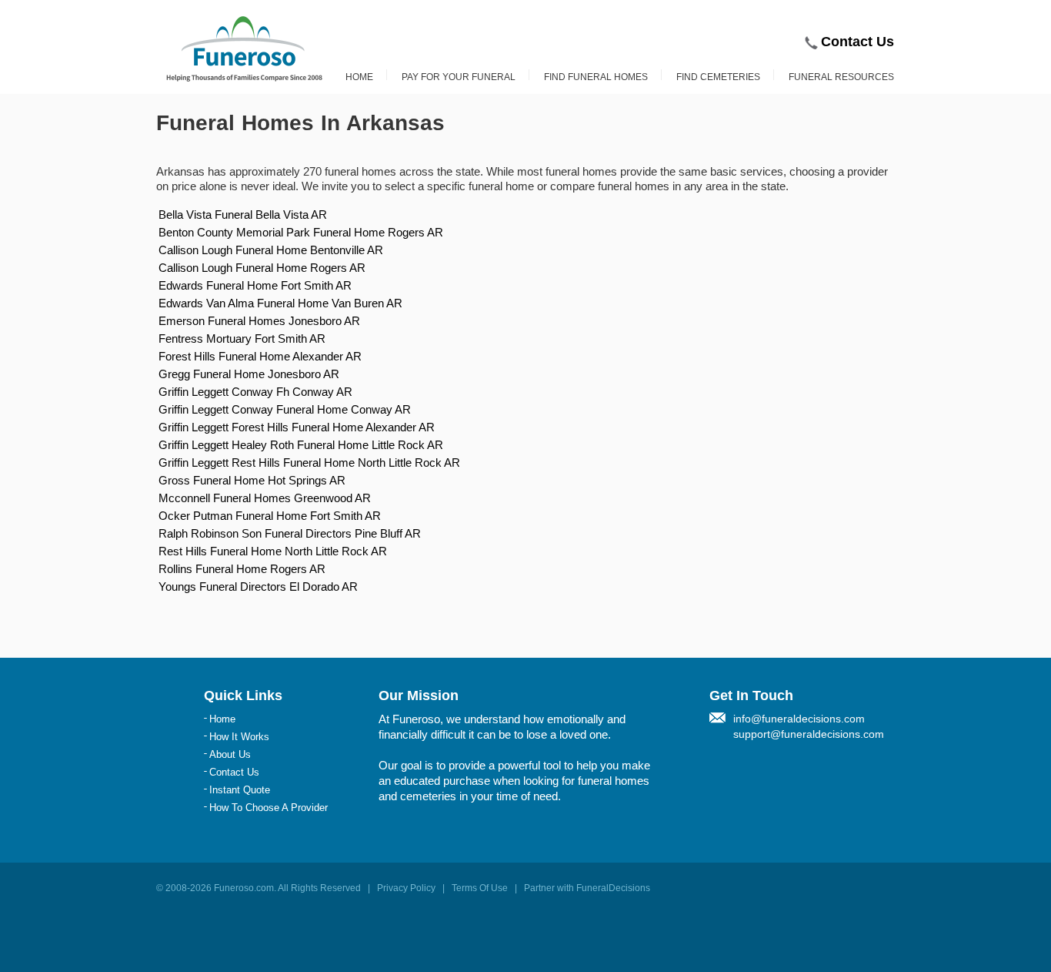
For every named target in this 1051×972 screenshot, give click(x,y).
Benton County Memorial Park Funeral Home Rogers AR (300, 232)
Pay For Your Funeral (458, 77)
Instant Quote (239, 790)
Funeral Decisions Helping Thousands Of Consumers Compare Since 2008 (244, 48)
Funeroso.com (244, 888)
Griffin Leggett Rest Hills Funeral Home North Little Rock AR (309, 462)
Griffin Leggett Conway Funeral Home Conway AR (284, 409)
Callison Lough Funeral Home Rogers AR (261, 267)
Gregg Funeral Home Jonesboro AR (248, 373)
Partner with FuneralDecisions (587, 888)
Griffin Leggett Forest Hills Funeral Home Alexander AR (296, 427)
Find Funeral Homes (596, 77)
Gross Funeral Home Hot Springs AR (251, 480)
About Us (230, 754)
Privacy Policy (406, 888)
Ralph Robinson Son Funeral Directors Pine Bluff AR (289, 533)
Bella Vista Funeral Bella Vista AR (242, 214)
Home (359, 77)
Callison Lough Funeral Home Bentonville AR (270, 249)
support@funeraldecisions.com (808, 734)
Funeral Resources (841, 77)
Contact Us (857, 41)
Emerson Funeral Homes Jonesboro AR (259, 320)
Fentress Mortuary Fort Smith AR (241, 338)
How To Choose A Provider (268, 807)
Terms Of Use (480, 888)
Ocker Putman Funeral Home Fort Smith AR (269, 515)
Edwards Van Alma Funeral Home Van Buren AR (280, 303)
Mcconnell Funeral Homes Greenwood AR (264, 497)
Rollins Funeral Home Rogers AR (241, 568)
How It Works (239, 736)
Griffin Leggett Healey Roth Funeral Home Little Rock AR (300, 444)
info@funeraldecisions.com (799, 718)
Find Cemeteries (718, 77)
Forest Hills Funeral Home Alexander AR (260, 356)
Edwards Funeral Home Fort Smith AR (255, 285)
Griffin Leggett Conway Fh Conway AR (255, 391)
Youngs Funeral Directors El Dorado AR (258, 586)
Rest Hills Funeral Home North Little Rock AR (272, 551)
